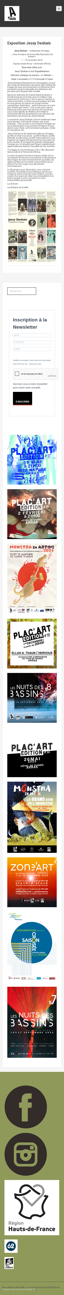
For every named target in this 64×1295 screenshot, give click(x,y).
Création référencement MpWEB (17, 1289)
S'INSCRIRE (22, 401)
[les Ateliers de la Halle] (11, 13)
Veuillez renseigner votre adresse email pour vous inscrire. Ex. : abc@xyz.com (32, 362)
